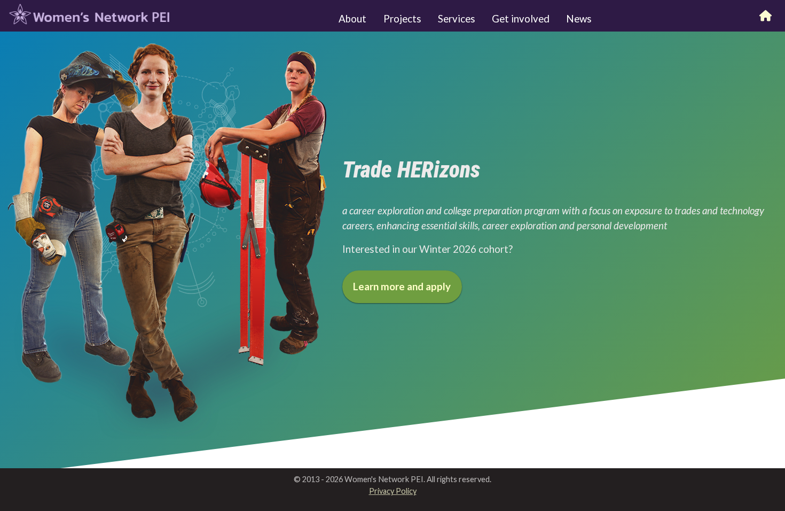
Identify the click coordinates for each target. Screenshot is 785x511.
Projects (402, 19)
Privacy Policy (393, 490)
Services (456, 19)
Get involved (521, 19)
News (579, 19)
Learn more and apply (402, 286)
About (352, 19)
